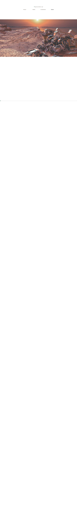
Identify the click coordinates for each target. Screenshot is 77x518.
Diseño (34, 9)
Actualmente (43, 9)
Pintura (24, 9)
